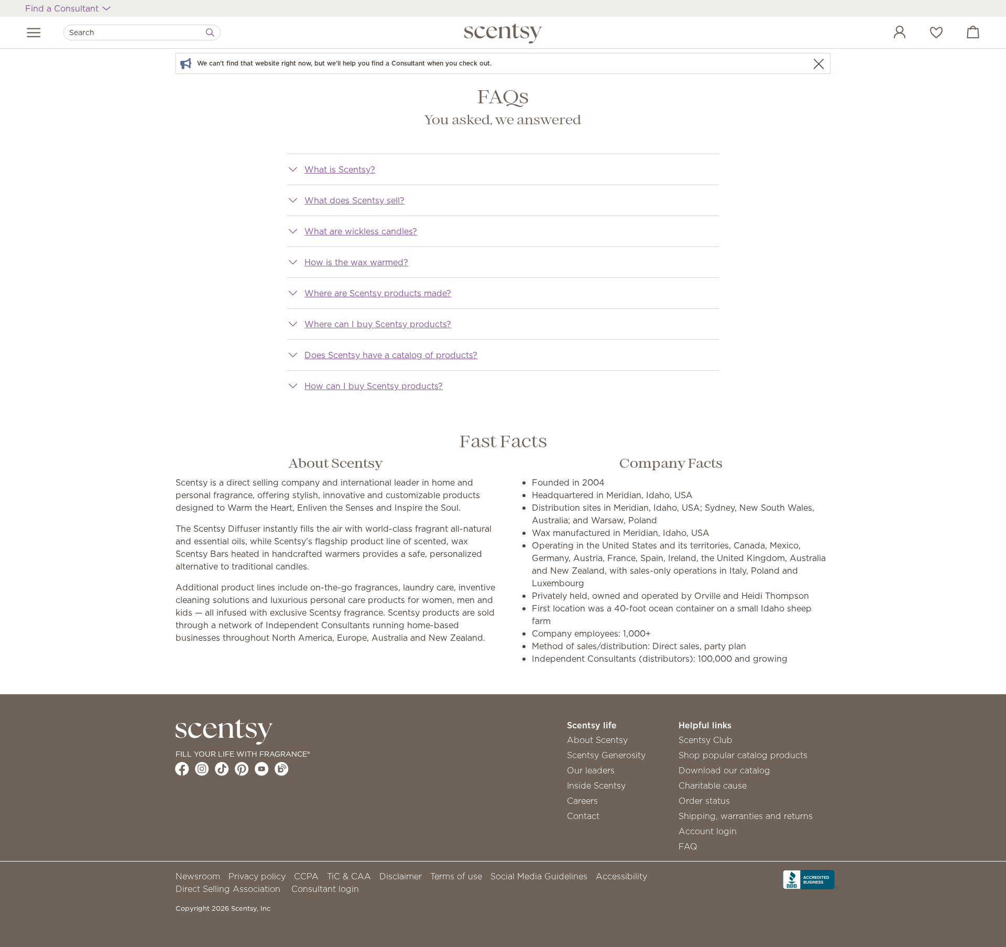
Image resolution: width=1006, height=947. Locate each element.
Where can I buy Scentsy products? (377, 324)
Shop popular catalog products (743, 755)
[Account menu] (889, 33)
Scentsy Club (705, 740)
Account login (708, 831)
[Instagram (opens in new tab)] (202, 769)
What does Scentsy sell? (354, 200)
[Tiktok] (222, 769)
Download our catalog (724, 770)
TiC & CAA (349, 876)
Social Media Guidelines (538, 876)
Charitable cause (713, 785)
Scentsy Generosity (606, 755)
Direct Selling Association (228, 889)
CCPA (306, 876)
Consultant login (325, 889)
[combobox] (142, 32)
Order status (704, 800)
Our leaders (591, 770)
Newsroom (198, 876)
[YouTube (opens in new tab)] (261, 769)
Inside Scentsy (596, 785)
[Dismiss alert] (818, 63)
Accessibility (621, 876)
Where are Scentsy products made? (377, 293)
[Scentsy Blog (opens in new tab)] (281, 769)
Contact (583, 816)
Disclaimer (400, 876)
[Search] (210, 32)
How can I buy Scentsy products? (373, 386)
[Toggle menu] (33, 32)
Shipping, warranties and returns (746, 816)
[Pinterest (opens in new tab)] (241, 769)
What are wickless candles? (360, 231)
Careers (582, 800)
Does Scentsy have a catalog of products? (390, 355)
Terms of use (456, 876)
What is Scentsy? (339, 169)
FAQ (688, 846)
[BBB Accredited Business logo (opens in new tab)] (810, 879)
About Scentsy (597, 740)
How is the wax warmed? (356, 262)
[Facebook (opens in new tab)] (182, 769)
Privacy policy (257, 876)
